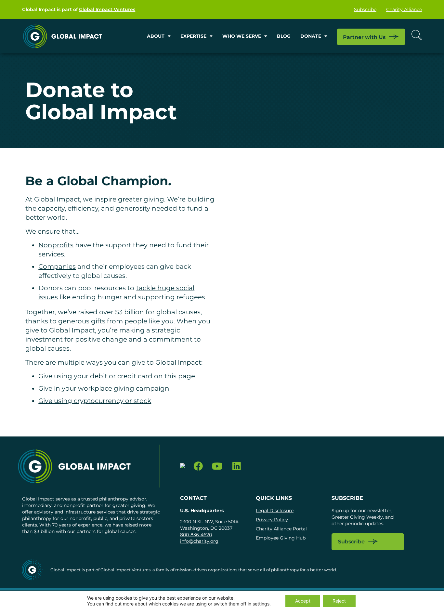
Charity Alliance (404, 9)
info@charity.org (199, 541)
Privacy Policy (272, 520)
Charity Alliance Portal (281, 529)
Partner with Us (364, 37)
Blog (284, 36)
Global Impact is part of (78, 9)
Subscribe (365, 9)
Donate (310, 36)
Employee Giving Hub (281, 538)
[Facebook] (198, 466)
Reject (339, 601)
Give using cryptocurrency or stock (94, 401)
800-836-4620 (196, 535)
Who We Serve (241, 36)
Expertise (193, 36)
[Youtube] (217, 466)
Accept (302, 601)
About (155, 36)
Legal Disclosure (275, 511)
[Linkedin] (236, 466)
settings (261, 603)
